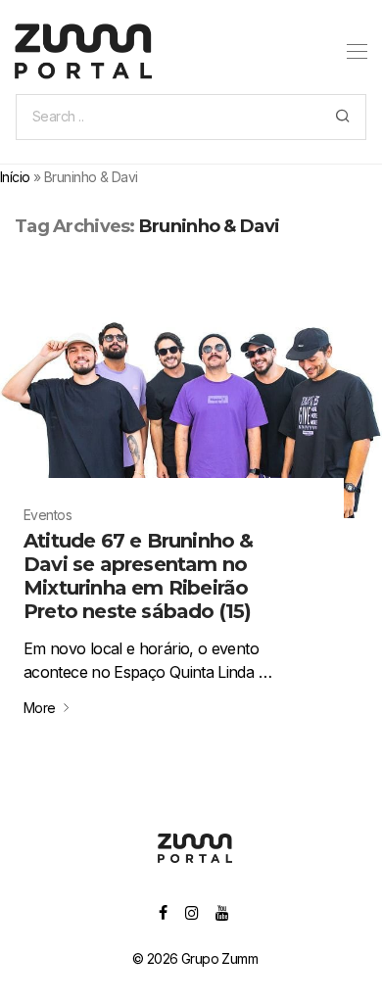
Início (15, 176)
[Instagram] (191, 911)
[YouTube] (222, 911)
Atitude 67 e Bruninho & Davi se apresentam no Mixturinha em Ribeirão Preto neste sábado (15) (139, 576)
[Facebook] (163, 911)
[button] (342, 117)
